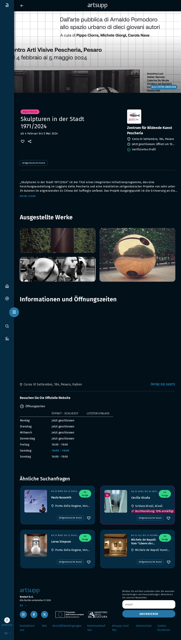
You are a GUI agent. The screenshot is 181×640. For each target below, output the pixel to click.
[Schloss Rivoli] (115, 501)
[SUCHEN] (7, 326)
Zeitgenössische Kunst (33, 163)
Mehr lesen (28, 196)
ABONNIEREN (148, 614)
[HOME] (7, 285)
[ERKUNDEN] (7, 298)
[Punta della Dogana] (35, 501)
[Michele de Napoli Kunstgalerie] (115, 545)
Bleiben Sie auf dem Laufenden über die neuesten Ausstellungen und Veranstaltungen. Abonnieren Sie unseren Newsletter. (148, 594)
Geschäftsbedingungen (66, 625)
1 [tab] (97, 89)
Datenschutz (144, 625)
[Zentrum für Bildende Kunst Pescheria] (151, 116)
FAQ (44, 625)
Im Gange (85, 494)
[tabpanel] (90, 52)
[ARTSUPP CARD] (7, 338)
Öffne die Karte (163, 384)
